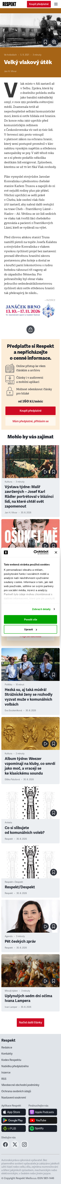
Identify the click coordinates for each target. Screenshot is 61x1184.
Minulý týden (11, 991)
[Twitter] (15, 1147)
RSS (3, 1079)
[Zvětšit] (30, 30)
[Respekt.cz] (9, 4)
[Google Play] (13, 1120)
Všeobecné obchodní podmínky (20, 1085)
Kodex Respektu (11, 1060)
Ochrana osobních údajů (16, 1091)
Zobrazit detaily (41, 609)
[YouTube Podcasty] (42, 1120)
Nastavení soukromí (13, 1097)
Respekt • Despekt (14, 882)
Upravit (28, 629)
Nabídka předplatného (15, 1066)
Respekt (9, 839)
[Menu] (56, 4)
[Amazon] (13, 1128)
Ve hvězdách (10, 54)
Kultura (8, 481)
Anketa (8, 822)
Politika (8, 684)
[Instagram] (24, 1147)
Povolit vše (30, 619)
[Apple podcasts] (42, 1112)
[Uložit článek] (45, 42)
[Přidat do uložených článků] (53, 472)
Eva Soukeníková (13, 710)
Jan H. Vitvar (10, 71)
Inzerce (6, 1072)
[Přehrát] (45, 472)
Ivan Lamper (11, 1007)
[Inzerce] (30, 310)
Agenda (9, 936)
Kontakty (7, 1053)
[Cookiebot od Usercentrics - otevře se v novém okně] (35, 552)
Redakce (6, 1047)
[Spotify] (42, 1128)
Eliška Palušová (12, 779)
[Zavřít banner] (56, 552)
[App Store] (13, 1112)
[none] (54, 42)
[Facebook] (5, 1147)
